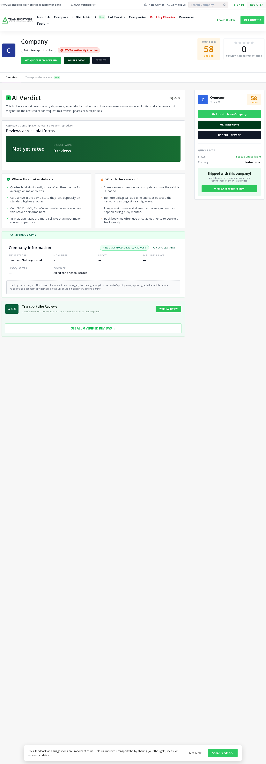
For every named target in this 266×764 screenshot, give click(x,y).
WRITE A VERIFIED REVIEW (229, 188)
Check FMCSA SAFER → (165, 247)
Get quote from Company (41, 60)
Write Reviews (76, 60)
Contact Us (178, 4)
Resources (187, 17)
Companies (137, 17)
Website (101, 60)
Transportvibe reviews (42, 77)
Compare (61, 17)
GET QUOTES (252, 20)
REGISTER (256, 4)
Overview (11, 77)
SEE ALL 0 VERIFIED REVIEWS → (93, 328)
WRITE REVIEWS (229, 124)
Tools (41, 23)
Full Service (116, 17)
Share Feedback (222, 753)
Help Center (156, 4)
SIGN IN (239, 4)
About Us (43, 17)
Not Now (195, 753)
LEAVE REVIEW (226, 20)
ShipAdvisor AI (90, 17)
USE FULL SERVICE (229, 135)
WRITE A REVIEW (168, 308)
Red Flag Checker (162, 17)
